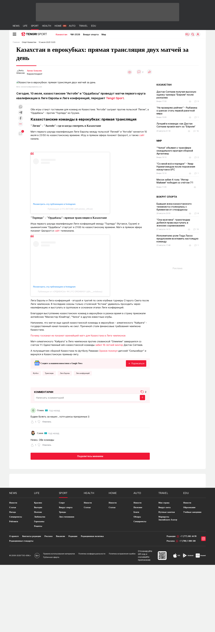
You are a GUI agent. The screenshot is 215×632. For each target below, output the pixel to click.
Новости (13, 503)
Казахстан (61, 34)
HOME (58, 25)
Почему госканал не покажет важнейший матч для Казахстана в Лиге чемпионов (78, 335)
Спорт (62, 503)
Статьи (12, 507)
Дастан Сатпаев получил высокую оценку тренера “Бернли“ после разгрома (176, 94)
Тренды (62, 512)
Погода (12, 512)
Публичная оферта (51, 557)
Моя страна (163, 503)
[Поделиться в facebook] (20, 118)
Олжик (40, 410)
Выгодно (38, 507)
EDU (93, 25)
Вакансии (60, 536)
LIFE (25, 25)
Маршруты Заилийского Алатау (167, 518)
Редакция (72, 536)
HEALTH (46, 25)
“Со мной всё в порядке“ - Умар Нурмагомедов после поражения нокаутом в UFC (175, 166)
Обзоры (137, 517)
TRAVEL (83, 25)
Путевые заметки (166, 512)
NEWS (16, 25)
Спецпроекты (15, 517)
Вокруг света (164, 507)
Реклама (48, 536)
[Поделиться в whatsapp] (20, 107)
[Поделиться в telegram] (20, 113)
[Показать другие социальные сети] (20, 124)
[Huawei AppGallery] (201, 555)
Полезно (38, 512)
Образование (189, 507)
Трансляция (49, 373)
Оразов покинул (108, 350)
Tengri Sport (115, 98)
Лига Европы (65, 373)
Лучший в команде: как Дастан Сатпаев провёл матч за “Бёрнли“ (175, 125)
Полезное (138, 507)
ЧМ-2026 (75, 34)
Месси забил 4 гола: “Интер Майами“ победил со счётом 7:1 (174, 181)
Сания (40, 433)
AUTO (72, 25)
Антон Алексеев (34, 71)
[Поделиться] (149, 72)
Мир (104, 34)
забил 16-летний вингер (109, 344)
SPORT (35, 25)
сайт (142, 135)
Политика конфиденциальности (91, 554)
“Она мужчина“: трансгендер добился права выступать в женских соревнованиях (173, 222)
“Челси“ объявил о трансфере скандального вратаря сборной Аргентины (174, 150)
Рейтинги (13, 521)
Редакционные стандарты (21, 541)
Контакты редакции (31, 536)
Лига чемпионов (66, 517)
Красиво (38, 503)
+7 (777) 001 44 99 (188, 536)
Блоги (136, 512)
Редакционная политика (92, 536)
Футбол (35, 373)
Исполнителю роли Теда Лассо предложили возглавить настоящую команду (177, 238)
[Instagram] (203, 538)
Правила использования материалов (59, 554)
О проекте (14, 536)
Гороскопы (39, 521)
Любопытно (39, 517)
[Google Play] (188, 555)
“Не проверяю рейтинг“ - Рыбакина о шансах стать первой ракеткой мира (176, 110)
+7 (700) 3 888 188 (187, 541)
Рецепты (38, 526)
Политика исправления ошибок (122, 554)
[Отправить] (142, 397)
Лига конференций (83, 373)
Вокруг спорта (91, 34)
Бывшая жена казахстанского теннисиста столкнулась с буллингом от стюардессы (174, 206)
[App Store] (176, 555)
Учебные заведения (192, 512)
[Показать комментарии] (139, 72)
